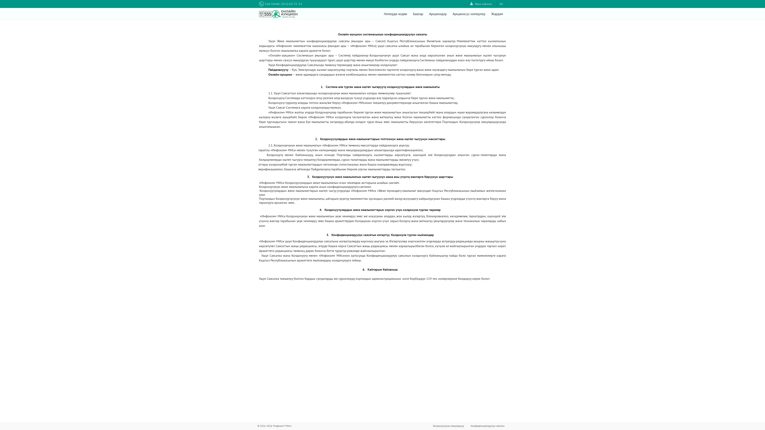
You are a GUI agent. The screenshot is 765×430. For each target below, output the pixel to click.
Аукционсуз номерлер (469, 14)
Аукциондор (438, 14)
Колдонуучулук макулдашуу (448, 426)
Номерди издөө (395, 14)
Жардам (497, 14)
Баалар (418, 14)
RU (501, 4)
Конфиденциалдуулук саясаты (488, 426)
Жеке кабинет (483, 4)
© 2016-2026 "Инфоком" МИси (274, 426)
